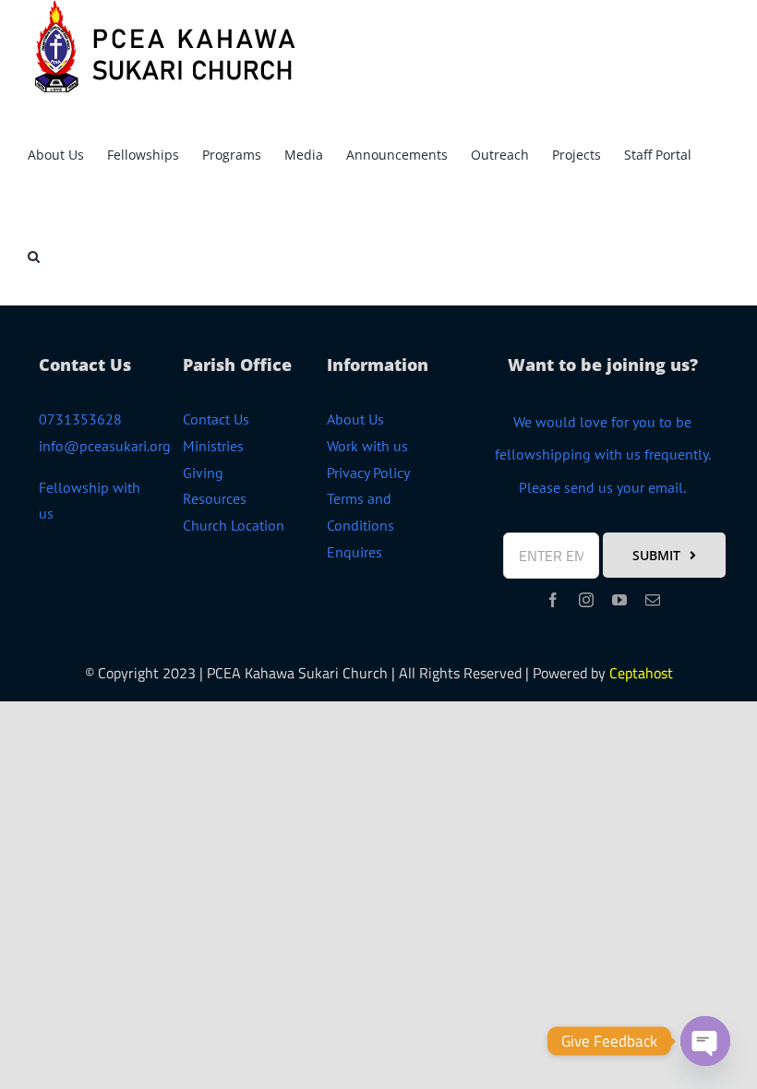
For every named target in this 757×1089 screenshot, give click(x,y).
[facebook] (553, 599)
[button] (34, 254)
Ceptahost (641, 673)
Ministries (213, 446)
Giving (203, 472)
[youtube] (619, 599)
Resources (214, 498)
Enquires (354, 552)
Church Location (233, 525)
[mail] (652, 599)
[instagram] (586, 599)
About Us (355, 419)
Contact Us (216, 419)
